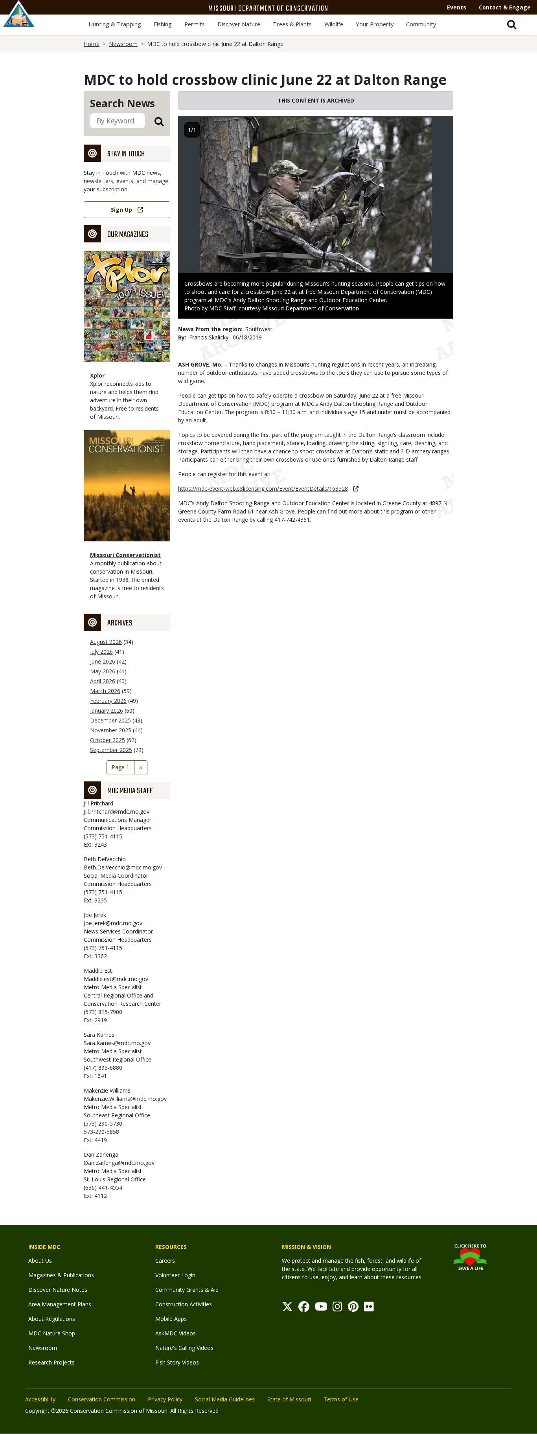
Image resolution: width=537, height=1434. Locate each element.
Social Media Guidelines (225, 1399)
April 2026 (102, 681)
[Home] (19, 22)
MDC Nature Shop (51, 1333)
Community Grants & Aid (187, 1289)
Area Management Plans (59, 1304)
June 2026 (102, 661)
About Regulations (51, 1318)
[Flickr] (369, 1308)
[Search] (154, 121)
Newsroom (123, 44)
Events (456, 7)
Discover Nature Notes (57, 1289)
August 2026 (106, 641)
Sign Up (121, 209)
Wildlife (333, 24)
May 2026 (102, 671)
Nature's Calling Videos (184, 1347)
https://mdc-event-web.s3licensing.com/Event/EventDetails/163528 (263, 488)
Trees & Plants (292, 24)
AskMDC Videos (175, 1333)
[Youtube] (321, 1308)
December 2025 (110, 720)
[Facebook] (303, 1308)
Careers (165, 1260)
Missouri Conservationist (125, 555)
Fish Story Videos (177, 1362)
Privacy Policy (165, 1399)
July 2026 (101, 651)
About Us (40, 1260)
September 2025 (111, 750)
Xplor (97, 375)
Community (421, 24)
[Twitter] (287, 1308)
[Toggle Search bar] (512, 25)
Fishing (163, 24)
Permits (194, 24)
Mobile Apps (171, 1318)
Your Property (375, 24)
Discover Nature (238, 24)
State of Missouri (289, 1399)
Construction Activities (183, 1304)
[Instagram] (337, 1308)
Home (91, 44)
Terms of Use (341, 1399)
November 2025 (110, 730)
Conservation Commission (101, 1399)
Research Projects (51, 1362)
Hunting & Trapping (114, 24)
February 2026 (108, 700)
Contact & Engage (505, 7)
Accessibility (40, 1399)
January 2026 (106, 710)
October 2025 (107, 740)
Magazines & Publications (61, 1275)
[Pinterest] (353, 1308)
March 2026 (105, 691)
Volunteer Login (175, 1275)
